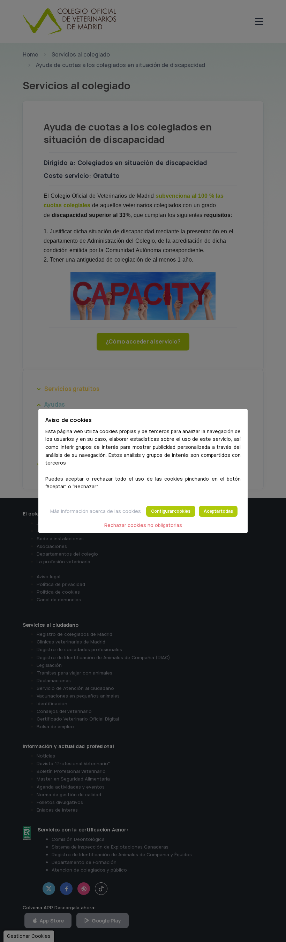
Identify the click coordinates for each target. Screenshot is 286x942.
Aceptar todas (218, 511)
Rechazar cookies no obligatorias (143, 525)
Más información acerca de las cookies (95, 511)
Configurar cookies (170, 511)
